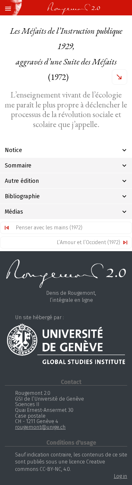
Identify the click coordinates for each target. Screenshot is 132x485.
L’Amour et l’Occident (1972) (88, 242)
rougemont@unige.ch (40, 427)
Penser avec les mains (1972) (49, 228)
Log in (120, 476)
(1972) (66, 53)
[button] (7, 9)
